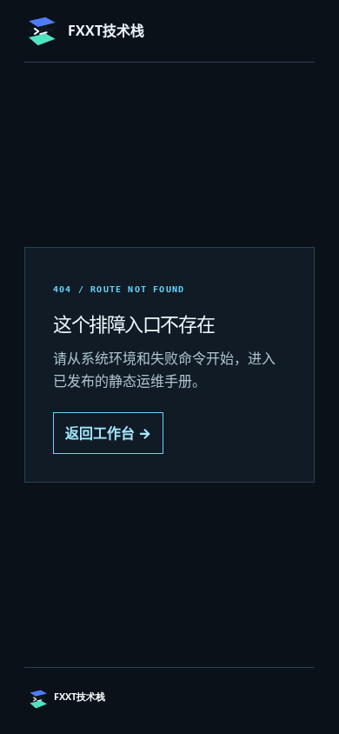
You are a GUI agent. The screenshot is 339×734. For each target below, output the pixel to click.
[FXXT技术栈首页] (106, 699)
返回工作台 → (108, 433)
